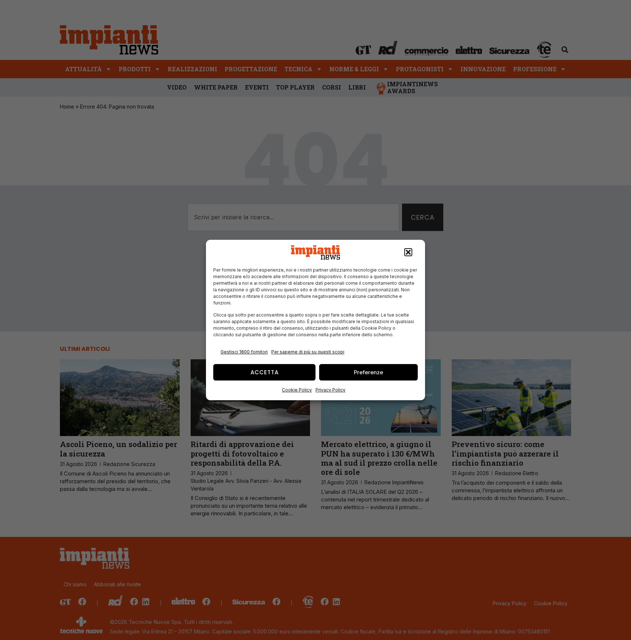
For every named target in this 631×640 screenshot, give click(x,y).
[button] (408, 252)
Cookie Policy (297, 390)
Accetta (265, 372)
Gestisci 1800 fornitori (244, 352)
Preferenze (368, 372)
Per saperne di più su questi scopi (307, 352)
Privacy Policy (330, 390)
